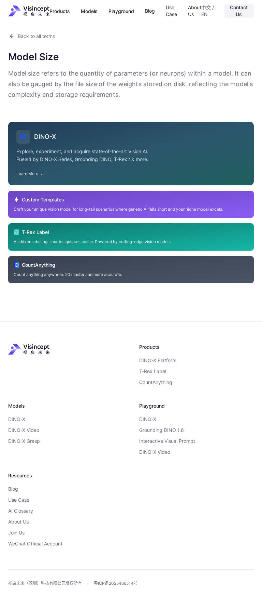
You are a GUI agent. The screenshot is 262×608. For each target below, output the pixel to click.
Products (59, 11)
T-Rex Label (152, 371)
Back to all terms (36, 36)
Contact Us (239, 10)
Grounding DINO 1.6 (161, 430)
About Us (194, 10)
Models (89, 11)
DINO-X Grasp (24, 441)
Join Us (16, 533)
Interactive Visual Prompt (167, 441)
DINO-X (16, 419)
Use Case (171, 10)
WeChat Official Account (35, 543)
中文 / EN (207, 10)
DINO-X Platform (157, 360)
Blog (150, 11)
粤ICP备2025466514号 (115, 583)
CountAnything (155, 382)
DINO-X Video (23, 430)
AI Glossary (20, 511)
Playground (121, 11)
